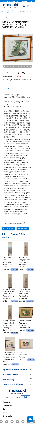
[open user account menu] (24, 6)
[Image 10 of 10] (30, 66)
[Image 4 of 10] (13, 66)
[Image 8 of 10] (24, 66)
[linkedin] (17, 421)
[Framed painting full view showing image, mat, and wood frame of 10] (5, 66)
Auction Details (8, 228)
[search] (31, 12)
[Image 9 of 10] (27, 66)
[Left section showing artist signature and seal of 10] (10, 66)
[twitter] (12, 421)
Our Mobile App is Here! (17, 1)
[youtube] (23, 421)
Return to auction (10, 18)
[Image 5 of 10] (16, 66)
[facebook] (6, 421)
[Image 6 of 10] (19, 66)
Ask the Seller (22, 228)
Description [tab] (12, 89)
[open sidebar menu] (32, 6)
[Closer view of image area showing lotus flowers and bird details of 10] (7, 66)
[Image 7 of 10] (22, 66)
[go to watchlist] (28, 6)
